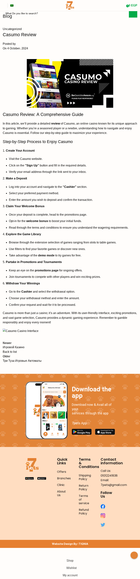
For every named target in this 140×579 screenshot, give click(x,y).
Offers (61, 472)
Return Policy (83, 487)
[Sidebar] (4, 552)
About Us (61, 493)
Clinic (61, 485)
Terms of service (84, 499)
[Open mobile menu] (4, 5)
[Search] (123, 5)
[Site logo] (69, 5)
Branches (62, 478)
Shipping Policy (84, 477)
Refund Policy (84, 512)
